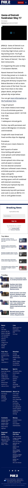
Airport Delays (16, 361)
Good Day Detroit (5, 371)
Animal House (16, 365)
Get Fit (3, 380)
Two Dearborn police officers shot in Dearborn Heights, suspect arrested (9, 268)
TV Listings (4, 399)
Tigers (14, 382)
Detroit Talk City (5, 331)
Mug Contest (4, 375)
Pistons (14, 380)
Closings (15, 354)
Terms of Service (15, 230)
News (3, 325)
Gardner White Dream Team (4, 424)
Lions (14, 375)
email (18, 470)
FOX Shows (4, 393)
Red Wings (15, 384)
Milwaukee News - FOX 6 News (5, 440)
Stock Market (16, 423)
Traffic (14, 359)
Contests (3, 400)
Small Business (16, 425)
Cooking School (5, 378)
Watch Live (20, 2)
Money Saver (4, 382)
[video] (23, 240)
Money (15, 418)
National (3, 338)
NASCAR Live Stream (16, 444)
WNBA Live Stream (15, 460)
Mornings (4, 369)
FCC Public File (16, 405)
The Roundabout (5, 335)
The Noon (3, 373)
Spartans (15, 378)
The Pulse (3, 329)
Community (16, 403)
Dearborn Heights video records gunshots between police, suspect (9, 253)
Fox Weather (16, 363)
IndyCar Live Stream (16, 447)
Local (2, 327)
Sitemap (15, 414)
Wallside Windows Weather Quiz (5, 420)
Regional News (4, 433)
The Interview (4, 337)
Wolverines (15, 377)
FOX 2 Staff (15, 393)
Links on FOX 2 (5, 386)
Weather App (16, 355)
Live (14, 325)
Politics (3, 347)
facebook (9, 470)
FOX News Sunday (4, 345)
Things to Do (4, 342)
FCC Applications (17, 407)
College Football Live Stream (17, 439)
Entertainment (6, 391)
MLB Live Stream (17, 441)
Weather (16, 352)
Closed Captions (17, 408)
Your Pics (4, 352)
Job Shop (15, 401)
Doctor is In (4, 384)
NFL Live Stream (17, 436)
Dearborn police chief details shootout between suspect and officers (8, 247)
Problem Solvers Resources (17, 411)
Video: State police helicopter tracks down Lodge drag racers (9, 260)
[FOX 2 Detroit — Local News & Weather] (5, 2)
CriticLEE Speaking (3, 396)
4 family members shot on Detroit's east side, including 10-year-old (9, 240)
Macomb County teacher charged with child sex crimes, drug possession (17, 313)
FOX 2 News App (17, 399)
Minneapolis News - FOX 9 (4, 443)
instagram (15, 470)
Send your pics (5, 354)
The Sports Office (17, 371)
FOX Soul (15, 334)
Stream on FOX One (16, 433)
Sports (15, 369)
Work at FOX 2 (16, 397)
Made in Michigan (5, 333)
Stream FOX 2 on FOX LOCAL (17, 328)
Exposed (3, 428)
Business (3, 340)
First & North (16, 373)
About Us (16, 391)
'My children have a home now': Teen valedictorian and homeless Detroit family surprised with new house (18, 305)
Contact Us (15, 395)
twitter (12, 470)
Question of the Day (5, 356)
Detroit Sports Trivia (4, 359)
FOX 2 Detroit (4, 21)
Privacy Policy (15, 228)
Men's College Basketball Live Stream (16, 451)
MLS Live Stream (17, 462)
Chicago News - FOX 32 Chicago (5, 437)
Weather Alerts (16, 357)
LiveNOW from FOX (16, 331)
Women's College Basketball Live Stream (17, 456)
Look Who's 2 (4, 362)
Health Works (4, 377)
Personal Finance (17, 420)
